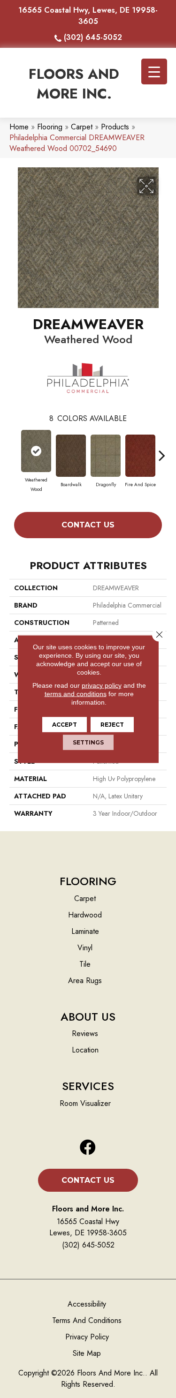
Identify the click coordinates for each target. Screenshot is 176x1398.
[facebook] (88, 1147)
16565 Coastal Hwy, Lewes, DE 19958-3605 (88, 16)
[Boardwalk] (71, 455)
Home (19, 126)
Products (115, 126)
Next (162, 450)
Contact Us (88, 524)
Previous (14, 450)
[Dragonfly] (105, 455)
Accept (64, 724)
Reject (112, 724)
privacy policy (102, 685)
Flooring (49, 126)
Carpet (81, 126)
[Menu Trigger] (154, 71)
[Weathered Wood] (36, 451)
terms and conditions (76, 694)
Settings (88, 742)
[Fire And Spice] (140, 455)
